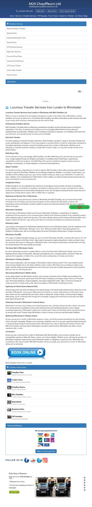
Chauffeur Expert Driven (17, 367)
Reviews (71, 16)
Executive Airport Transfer (16, 28)
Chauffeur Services (29, 16)
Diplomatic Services (14, 51)
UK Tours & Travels (14, 65)
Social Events (11, 42)
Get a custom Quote (67, 11)
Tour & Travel (53, 16)
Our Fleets (78, 16)
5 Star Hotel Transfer (14, 70)
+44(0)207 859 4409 (25, 11)
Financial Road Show (14, 56)
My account (52, 11)
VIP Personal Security (14, 47)
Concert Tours (12, 75)
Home (12, 16)
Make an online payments (46, 451)
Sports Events (12, 33)
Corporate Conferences (15, 61)
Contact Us (63, 16)
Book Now (40, 11)
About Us (18, 16)
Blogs (86, 16)
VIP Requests (42, 16)
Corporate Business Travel (16, 38)
